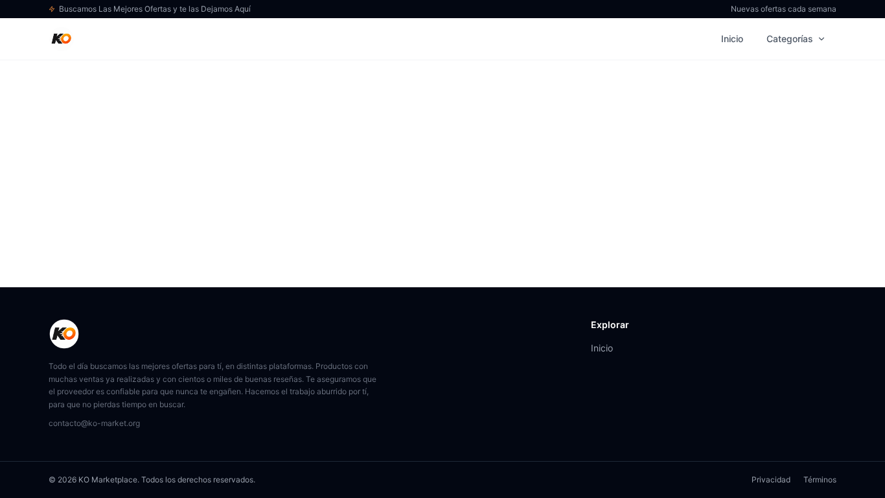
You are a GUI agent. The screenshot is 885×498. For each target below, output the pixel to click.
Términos (819, 479)
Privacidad (771, 479)
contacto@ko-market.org (94, 423)
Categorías (789, 38)
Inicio (732, 38)
